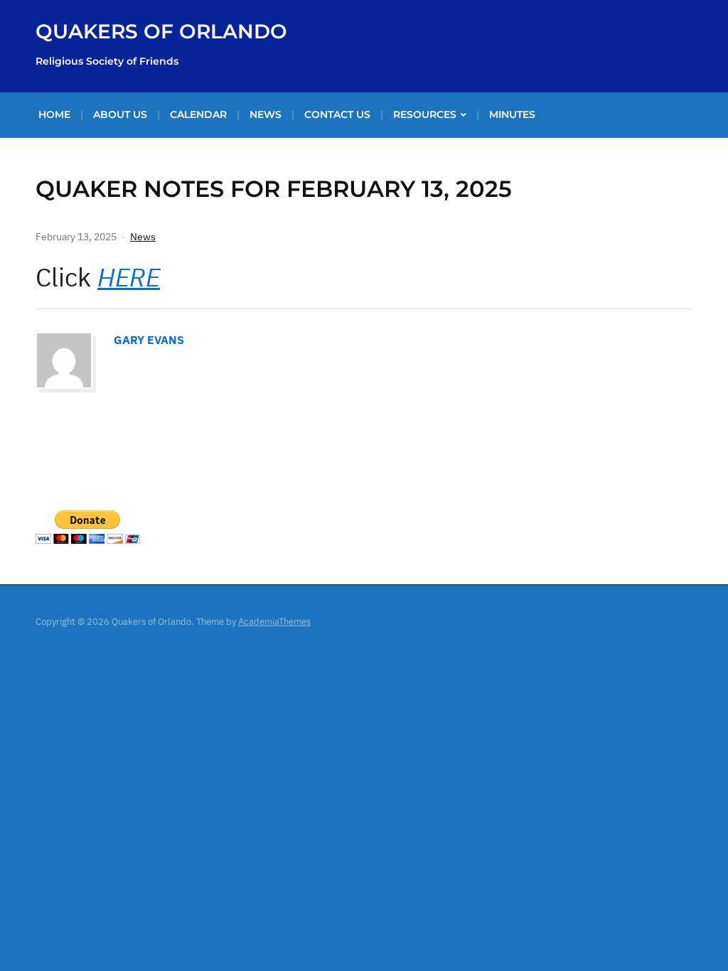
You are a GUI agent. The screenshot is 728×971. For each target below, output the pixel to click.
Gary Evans (149, 340)
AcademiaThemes (274, 622)
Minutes (512, 114)
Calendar (198, 114)
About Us (120, 114)
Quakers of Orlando (161, 31)
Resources (424, 114)
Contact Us (337, 114)
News (266, 114)
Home (54, 114)
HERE (128, 277)
